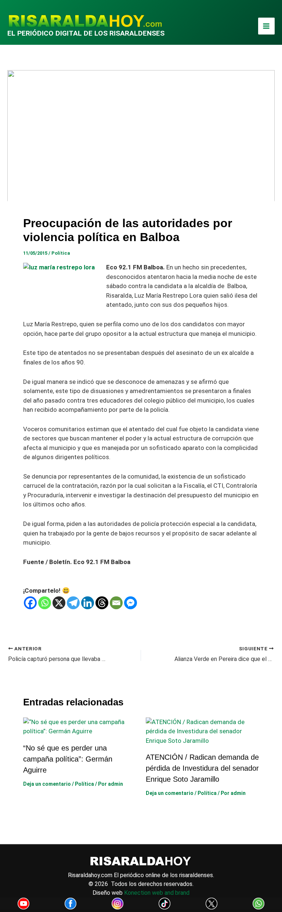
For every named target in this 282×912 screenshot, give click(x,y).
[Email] (116, 602)
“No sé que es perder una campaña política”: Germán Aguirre (67, 759)
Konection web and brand (156, 892)
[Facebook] (30, 602)
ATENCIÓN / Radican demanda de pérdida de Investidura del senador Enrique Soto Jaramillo (202, 768)
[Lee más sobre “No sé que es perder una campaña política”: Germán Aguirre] (80, 726)
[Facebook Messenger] (130, 602)
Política (60, 253)
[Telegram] (73, 602)
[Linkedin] (87, 602)
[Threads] (101, 602)
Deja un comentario (47, 784)
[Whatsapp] (44, 602)
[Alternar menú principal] (266, 26)
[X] (59, 602)
